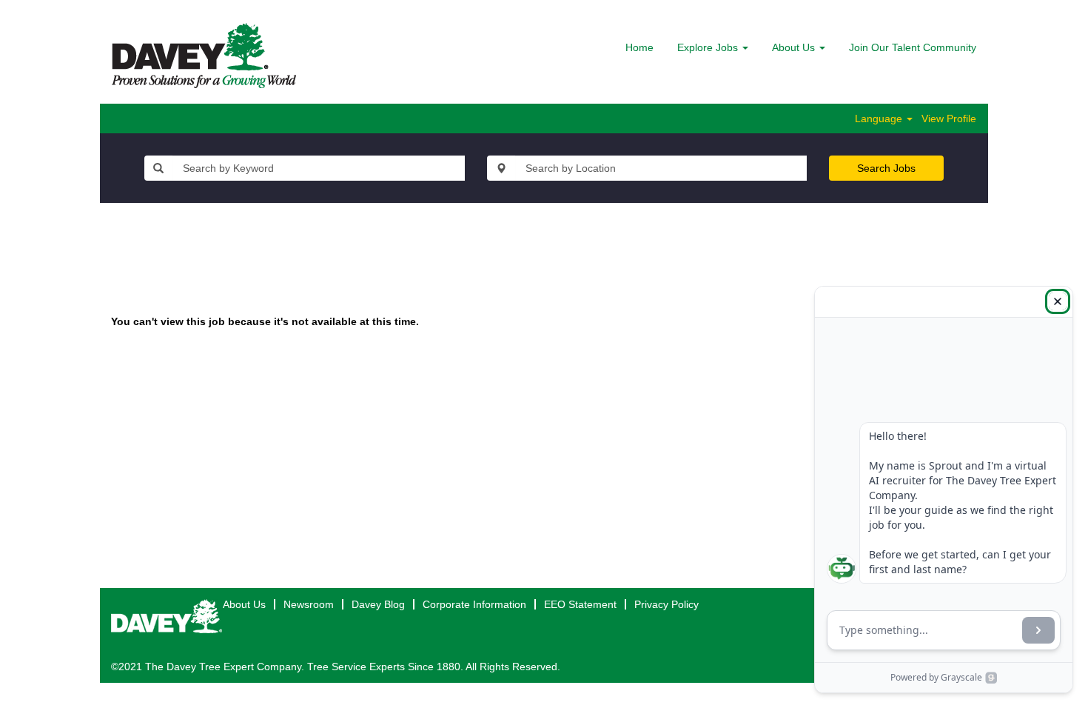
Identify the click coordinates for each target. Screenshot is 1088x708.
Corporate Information (474, 604)
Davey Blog (378, 604)
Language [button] (880, 118)
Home (639, 47)
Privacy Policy (666, 604)
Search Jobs (886, 168)
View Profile (948, 118)
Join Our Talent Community (912, 47)
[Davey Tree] (204, 55)
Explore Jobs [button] (709, 47)
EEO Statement (580, 604)
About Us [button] (795, 47)
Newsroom (308, 604)
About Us (244, 604)
